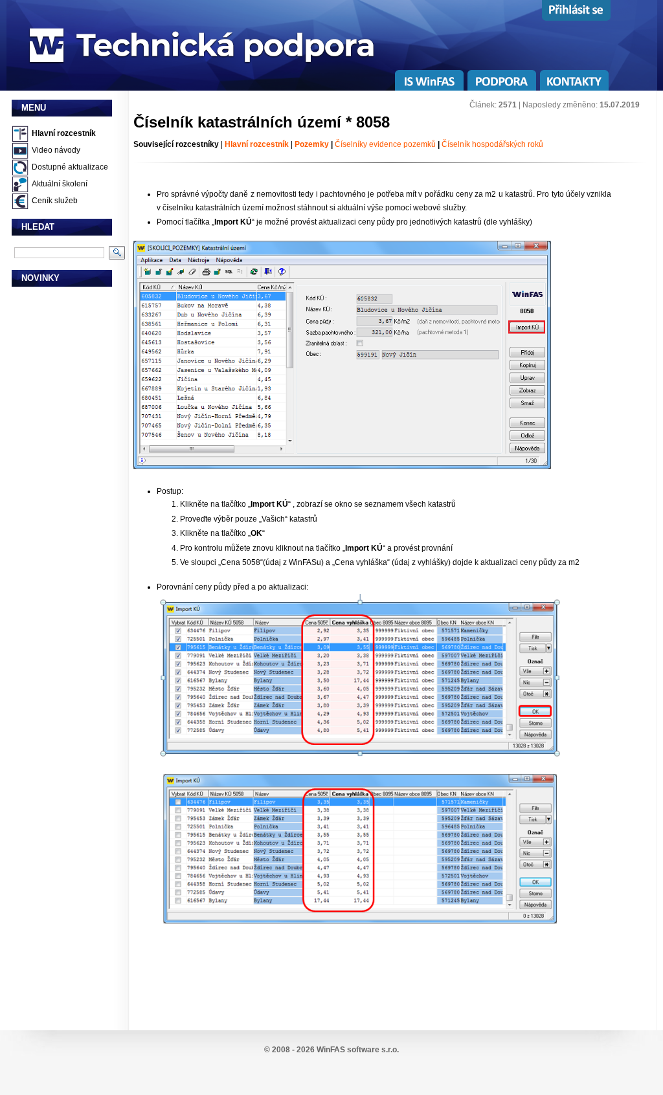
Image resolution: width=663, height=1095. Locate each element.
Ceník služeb (55, 200)
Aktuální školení (59, 183)
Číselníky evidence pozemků (385, 144)
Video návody (56, 150)
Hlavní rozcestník (64, 133)
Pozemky (312, 144)
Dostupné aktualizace (70, 166)
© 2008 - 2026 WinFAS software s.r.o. (331, 1049)
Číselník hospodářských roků (492, 144)
